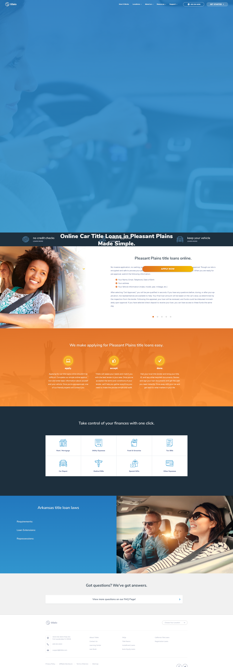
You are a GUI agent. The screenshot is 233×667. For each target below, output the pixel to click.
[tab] (153, 316)
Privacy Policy (50, 664)
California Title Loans (162, 637)
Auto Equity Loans (128, 649)
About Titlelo (94, 637)
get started (216, 4)
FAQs (124, 637)
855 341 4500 (195, 4)
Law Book (93, 649)
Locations (136, 4)
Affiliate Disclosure (65, 664)
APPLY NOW (168, 268)
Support (173, 4)
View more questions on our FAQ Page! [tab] (114, 599)
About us (148, 4)
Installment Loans (128, 645)
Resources (161, 4)
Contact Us (93, 641)
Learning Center (95, 645)
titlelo (13, 4)
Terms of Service (82, 664)
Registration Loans (161, 641)
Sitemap (95, 664)
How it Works (124, 4)
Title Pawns (126, 641)
